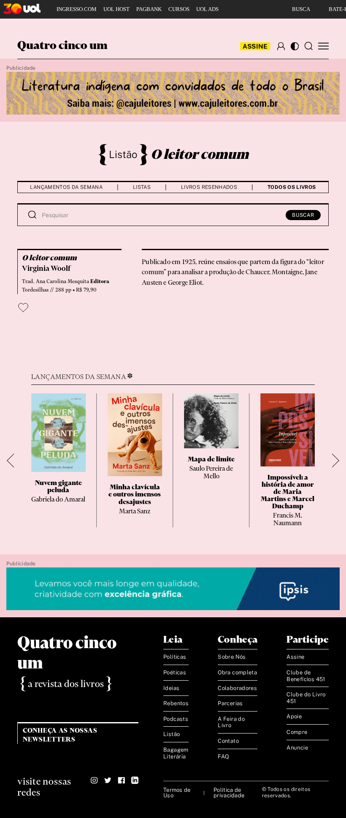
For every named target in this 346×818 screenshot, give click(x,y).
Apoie (294, 716)
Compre (297, 732)
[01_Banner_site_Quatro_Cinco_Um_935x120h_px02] (173, 93)
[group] (58, 460)
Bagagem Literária (176, 753)
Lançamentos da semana (66, 187)
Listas (142, 187)
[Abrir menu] (323, 46)
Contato (228, 741)
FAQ (223, 756)
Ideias (171, 688)
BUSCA (301, 9)
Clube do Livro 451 (306, 697)
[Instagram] (94, 780)
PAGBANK (149, 9)
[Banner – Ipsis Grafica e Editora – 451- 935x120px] (173, 589)
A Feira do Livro (231, 722)
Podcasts (175, 719)
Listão (123, 154)
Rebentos (176, 703)
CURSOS (178, 9)
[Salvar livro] (23, 308)
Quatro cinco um (62, 46)
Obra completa (237, 672)
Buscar (303, 215)
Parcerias (230, 703)
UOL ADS (207, 9)
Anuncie (297, 747)
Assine (255, 46)
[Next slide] (332, 460)
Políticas (175, 657)
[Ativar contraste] (295, 46)
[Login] (281, 46)
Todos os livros (292, 187)
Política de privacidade (229, 792)
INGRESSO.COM (77, 9)
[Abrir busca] (308, 46)
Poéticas (174, 672)
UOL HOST (116, 9)
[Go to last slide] (14, 460)
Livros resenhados (209, 187)
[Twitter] (107, 780)
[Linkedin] (134, 780)
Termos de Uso (176, 792)
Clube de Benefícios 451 (306, 675)
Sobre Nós (232, 657)
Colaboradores (237, 688)
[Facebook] (121, 780)
